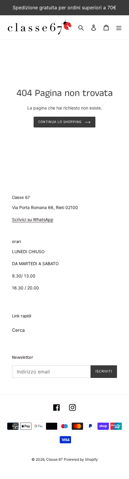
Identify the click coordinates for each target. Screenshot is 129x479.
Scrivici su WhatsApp (32, 219)
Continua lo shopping (59, 121)
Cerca (18, 330)
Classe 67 (54, 459)
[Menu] (118, 27)
